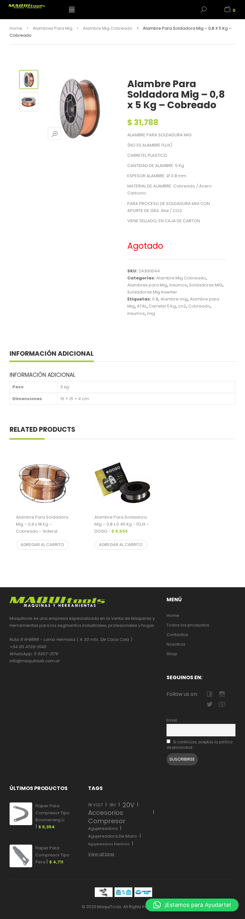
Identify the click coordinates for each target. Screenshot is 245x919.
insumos (136, 313)
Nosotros (176, 644)
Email (172, 720)
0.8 (155, 299)
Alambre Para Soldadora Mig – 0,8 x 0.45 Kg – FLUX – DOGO (121, 524)
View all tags (101, 854)
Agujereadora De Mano (112, 836)
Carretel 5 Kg (162, 306)
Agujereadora (103, 828)
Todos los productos (188, 625)
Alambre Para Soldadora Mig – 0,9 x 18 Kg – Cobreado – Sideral (42, 527)
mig (151, 313)
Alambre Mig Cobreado (107, 28)
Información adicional (52, 353)
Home (16, 28)
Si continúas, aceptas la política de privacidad (200, 745)
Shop (172, 654)
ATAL (141, 306)
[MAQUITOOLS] (34, 5)
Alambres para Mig (52, 28)
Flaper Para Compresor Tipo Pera (52, 855)
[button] (192, 905)
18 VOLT (95, 805)
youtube (222, 704)
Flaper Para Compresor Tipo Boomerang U (52, 816)
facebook (209, 694)
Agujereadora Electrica (109, 844)
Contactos (177, 635)
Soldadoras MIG (205, 285)
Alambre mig (174, 299)
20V (128, 805)
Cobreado (199, 306)
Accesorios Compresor (106, 817)
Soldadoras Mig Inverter (152, 292)
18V (112, 805)
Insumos (178, 285)
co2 (182, 306)
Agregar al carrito (42, 545)
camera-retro (222, 694)
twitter (209, 704)
